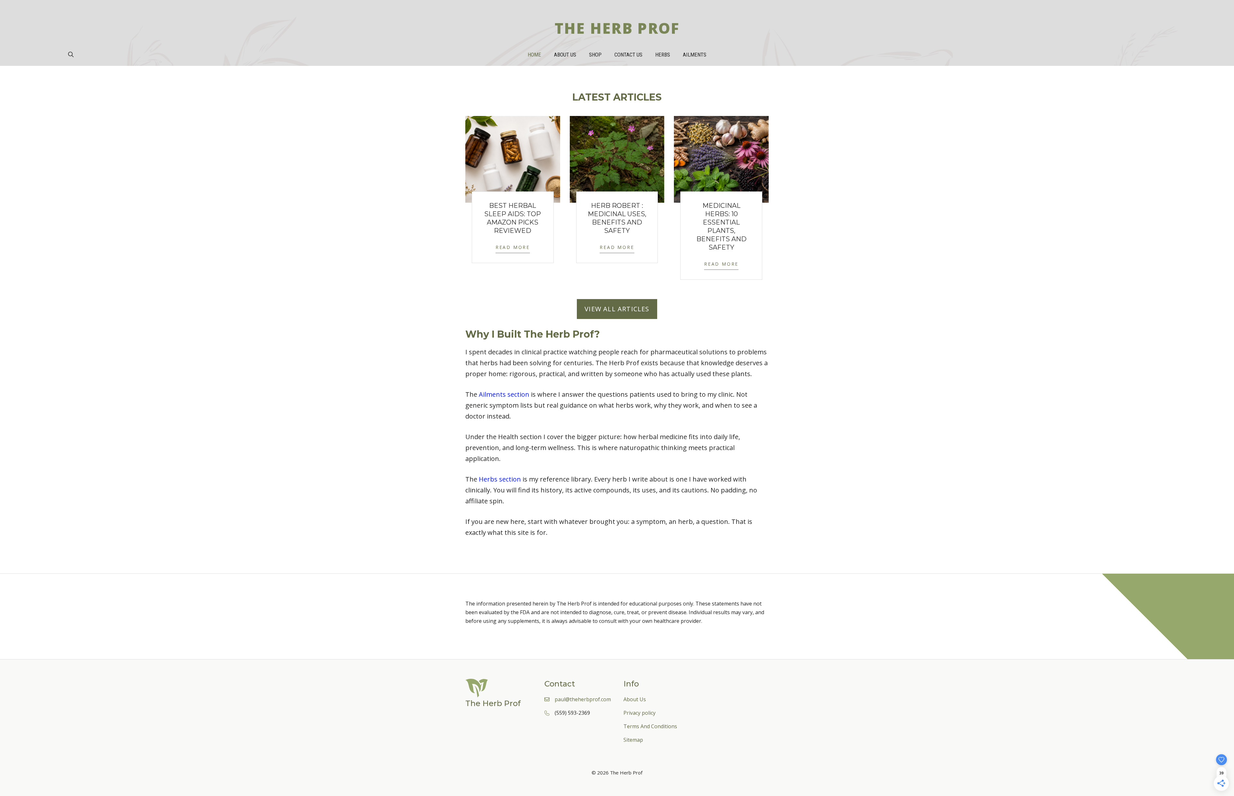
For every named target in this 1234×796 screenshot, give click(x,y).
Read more (513, 247)
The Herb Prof (617, 28)
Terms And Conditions (650, 726)
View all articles (617, 309)
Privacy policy (639, 712)
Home (534, 54)
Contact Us (628, 54)
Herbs (662, 54)
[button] (71, 54)
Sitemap (633, 739)
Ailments (694, 54)
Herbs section (500, 479)
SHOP (595, 54)
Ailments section (504, 394)
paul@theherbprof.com (583, 699)
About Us (565, 54)
